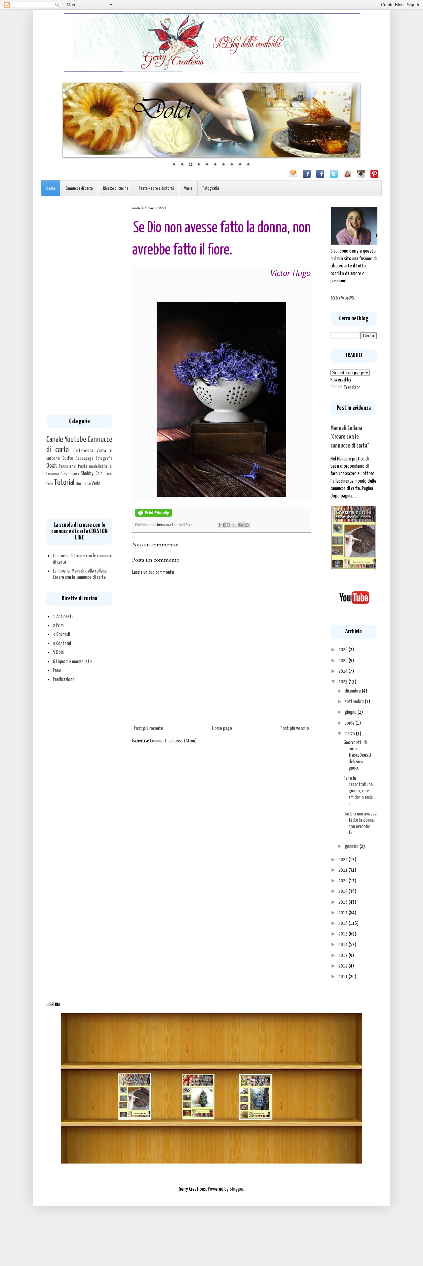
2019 (343, 891)
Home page (222, 728)
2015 (343, 933)
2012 (343, 966)
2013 (343, 955)
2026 (343, 649)
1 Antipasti (63, 616)
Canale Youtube (66, 440)
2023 (343, 681)
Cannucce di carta (79, 188)
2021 (343, 870)
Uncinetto (83, 483)
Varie (188, 188)
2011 (343, 976)
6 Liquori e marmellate (72, 661)
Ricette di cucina (116, 188)
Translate (352, 387)
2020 (343, 880)
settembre (355, 701)
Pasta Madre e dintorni (156, 188)
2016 (343, 923)
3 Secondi (61, 634)
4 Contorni (62, 643)
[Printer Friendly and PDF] (153, 515)
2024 (343, 671)
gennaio (352, 846)
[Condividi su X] (234, 525)
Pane (57, 670)
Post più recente (148, 728)
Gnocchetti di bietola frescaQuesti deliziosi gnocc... (357, 755)
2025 (343, 660)
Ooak (51, 466)
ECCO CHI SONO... (343, 298)
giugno (351, 712)
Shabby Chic (91, 473)
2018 (343, 902)
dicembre (353, 691)
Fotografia (211, 188)
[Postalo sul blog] (227, 525)
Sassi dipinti (70, 474)
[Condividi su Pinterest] (246, 525)
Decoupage (85, 458)
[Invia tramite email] (221, 525)
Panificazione (64, 679)
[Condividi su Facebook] (240, 525)
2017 (343, 912)
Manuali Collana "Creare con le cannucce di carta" (349, 437)
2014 (343, 944)
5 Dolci (58, 652)
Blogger (236, 1189)
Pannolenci (67, 466)
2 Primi (58, 625)
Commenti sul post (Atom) (173, 740)
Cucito (67, 458)
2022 (343, 859)
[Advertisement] (79, 305)
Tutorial (64, 483)
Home (50, 188)
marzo (350, 733)
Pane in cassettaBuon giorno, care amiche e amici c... (358, 791)
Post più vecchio (295, 728)
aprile (350, 723)
